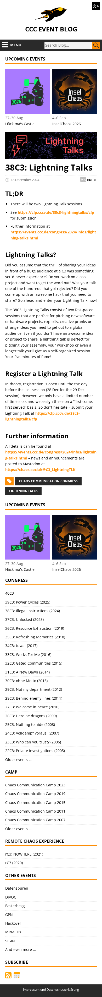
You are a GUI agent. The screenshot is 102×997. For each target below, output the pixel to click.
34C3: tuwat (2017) (21, 645)
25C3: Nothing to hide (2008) (30, 724)
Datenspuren (16, 888)
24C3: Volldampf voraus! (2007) (32, 733)
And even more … (20, 949)
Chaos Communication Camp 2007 (35, 819)
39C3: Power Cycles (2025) (27, 602)
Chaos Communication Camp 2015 (35, 802)
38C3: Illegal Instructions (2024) (32, 610)
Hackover (13, 923)
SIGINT (11, 940)
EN (89, 179)
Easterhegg (15, 905)
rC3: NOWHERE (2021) (24, 854)
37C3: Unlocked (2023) (24, 619)
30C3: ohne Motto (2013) (26, 680)
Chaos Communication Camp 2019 (35, 793)
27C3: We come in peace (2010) (32, 706)
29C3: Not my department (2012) (33, 689)
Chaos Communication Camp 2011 (35, 811)
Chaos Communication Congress (48, 481)
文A (96, 5)
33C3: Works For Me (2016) (28, 654)
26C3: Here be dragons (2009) (31, 715)
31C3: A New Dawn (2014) (27, 672)
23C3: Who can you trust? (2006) (33, 741)
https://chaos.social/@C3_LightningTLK (40, 469)
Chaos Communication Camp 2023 (35, 784)
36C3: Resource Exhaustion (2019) (34, 628)
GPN (9, 914)
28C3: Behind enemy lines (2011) (33, 698)
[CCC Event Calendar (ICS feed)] (17, 975)
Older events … (18, 759)
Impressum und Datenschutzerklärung (51, 989)
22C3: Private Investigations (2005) (35, 750)
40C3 (9, 593)
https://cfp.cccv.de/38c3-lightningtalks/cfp (56, 212)
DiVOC (10, 897)
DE (95, 179)
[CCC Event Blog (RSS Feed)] (8, 975)
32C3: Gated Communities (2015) (33, 663)
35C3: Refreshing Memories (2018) (35, 636)
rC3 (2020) (14, 862)
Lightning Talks (23, 491)
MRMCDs (13, 931)
